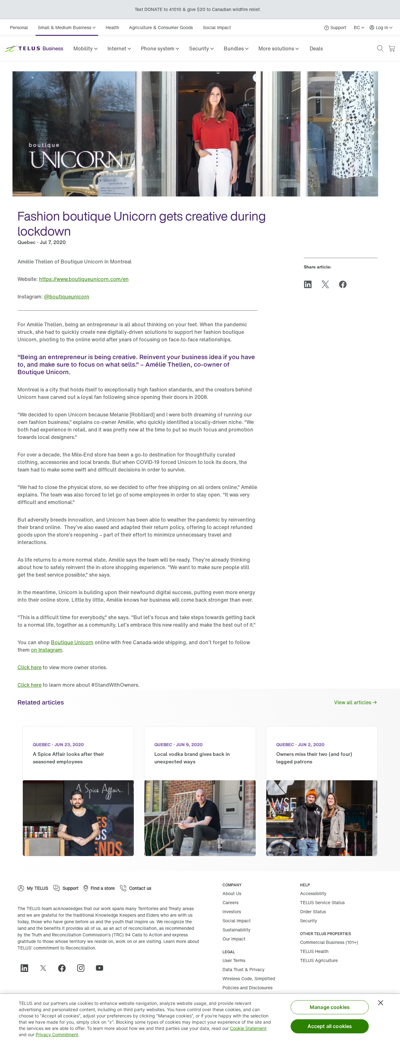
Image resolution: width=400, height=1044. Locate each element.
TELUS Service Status (322, 902)
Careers (230, 902)
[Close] (381, 1003)
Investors (231, 911)
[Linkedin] (27, 968)
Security (308, 920)
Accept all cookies (330, 1026)
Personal (19, 27)
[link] (316, 48)
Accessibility (313, 893)
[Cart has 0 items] (391, 48)
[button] (85, 48)
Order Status (313, 911)
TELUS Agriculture (319, 960)
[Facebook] (64, 968)
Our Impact (233, 938)
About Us (231, 893)
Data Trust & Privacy (243, 969)
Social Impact (217, 27)
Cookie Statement (248, 1028)
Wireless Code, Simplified (248, 978)
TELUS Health (314, 951)
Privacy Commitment (57, 1034)
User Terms (233, 960)
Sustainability (236, 929)
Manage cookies (330, 1007)
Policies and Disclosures (247, 987)
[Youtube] (101, 968)
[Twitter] (45, 968)
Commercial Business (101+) (329, 942)
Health (112, 27)
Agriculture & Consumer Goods (161, 27)
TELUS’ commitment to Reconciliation (56, 948)
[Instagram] (83, 968)
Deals (316, 48)
